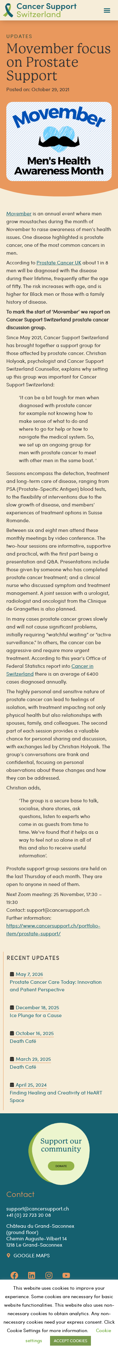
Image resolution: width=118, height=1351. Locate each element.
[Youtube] (66, 1275)
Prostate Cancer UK (59, 262)
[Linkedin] (31, 1275)
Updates (19, 36)
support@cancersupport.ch (37, 1208)
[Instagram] (49, 1275)
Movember (18, 213)
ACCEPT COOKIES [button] (70, 1340)
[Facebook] (14, 1275)
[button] (107, 10)
